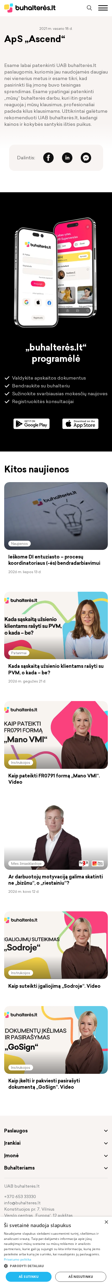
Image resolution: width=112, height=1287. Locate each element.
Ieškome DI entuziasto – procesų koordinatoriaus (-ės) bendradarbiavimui (54, 560)
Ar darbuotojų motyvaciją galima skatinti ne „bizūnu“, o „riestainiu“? (55, 880)
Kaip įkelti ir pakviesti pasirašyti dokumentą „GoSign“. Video (44, 1084)
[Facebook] (48, 158)
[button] (56, 1266)
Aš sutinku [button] (29, 1276)
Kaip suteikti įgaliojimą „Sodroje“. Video (54, 986)
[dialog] (56, 1252)
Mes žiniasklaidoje (26, 863)
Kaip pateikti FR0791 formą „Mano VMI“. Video (54, 779)
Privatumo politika (17, 1259)
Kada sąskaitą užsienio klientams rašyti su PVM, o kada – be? (56, 669)
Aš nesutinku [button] (81, 1276)
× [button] (106, 1222)
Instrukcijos (20, 762)
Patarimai (19, 652)
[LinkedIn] (67, 158)
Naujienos (19, 543)
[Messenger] (86, 158)
